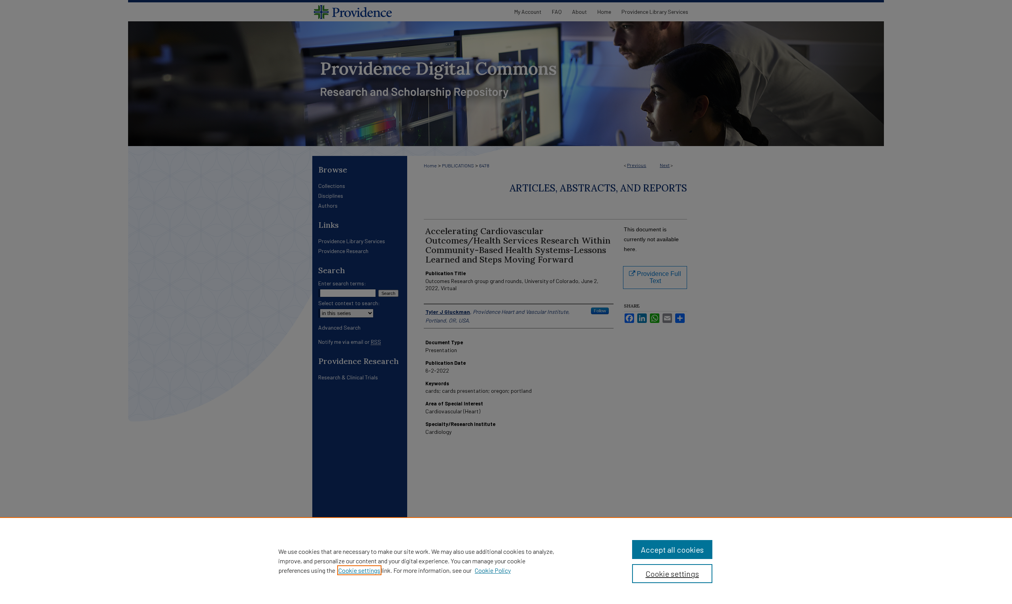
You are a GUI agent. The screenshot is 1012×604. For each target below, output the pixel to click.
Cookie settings (359, 570)
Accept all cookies (672, 549)
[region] (506, 560)
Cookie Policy (493, 570)
